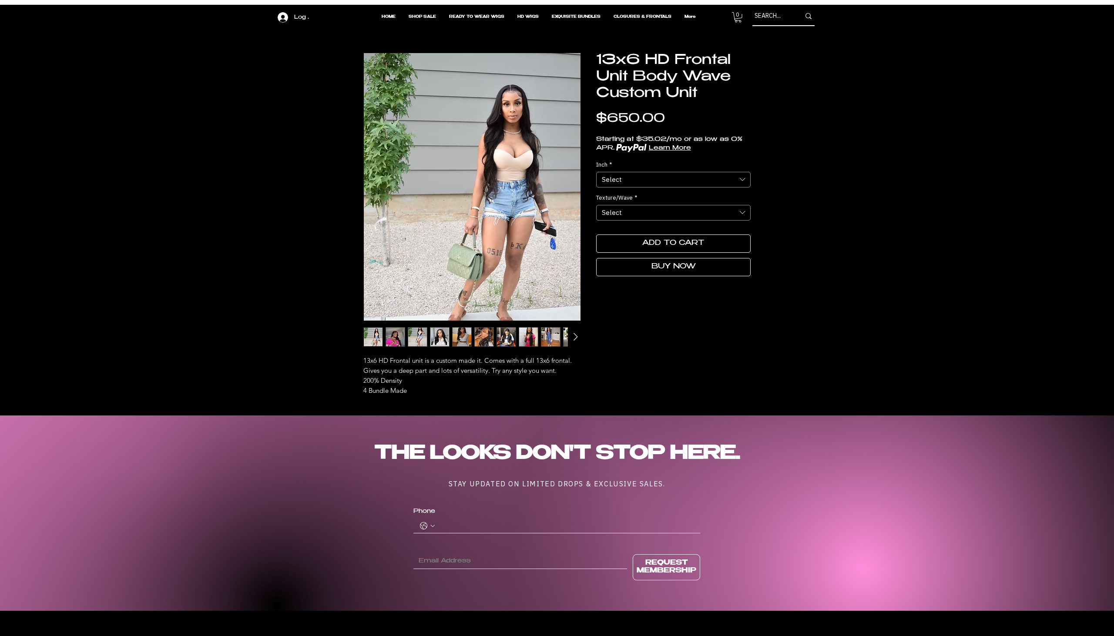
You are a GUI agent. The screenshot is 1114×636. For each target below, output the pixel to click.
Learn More (670, 148)
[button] (738, 17)
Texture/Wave (616, 197)
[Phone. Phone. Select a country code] (427, 526)
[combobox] (673, 179)
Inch (604, 164)
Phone (424, 512)
